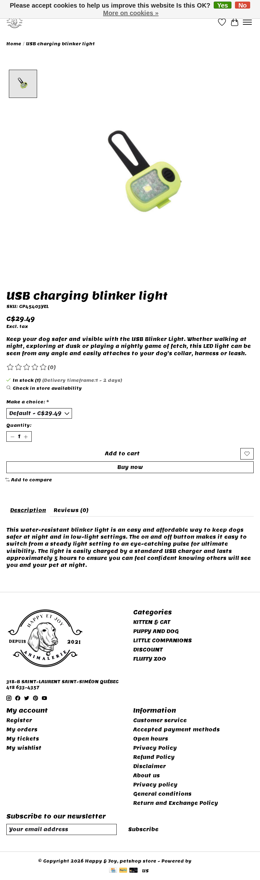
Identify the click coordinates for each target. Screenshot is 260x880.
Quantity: (18, 425)
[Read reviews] (27, 367)
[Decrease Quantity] (12, 437)
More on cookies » (131, 13)
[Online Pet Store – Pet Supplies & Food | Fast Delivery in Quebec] (14, 22)
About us (146, 775)
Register (19, 720)
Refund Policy (154, 757)
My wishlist (24, 748)
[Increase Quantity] (26, 437)
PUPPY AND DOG (156, 631)
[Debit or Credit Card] (133, 871)
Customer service (160, 720)
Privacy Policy (155, 748)
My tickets (22, 738)
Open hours (150, 738)
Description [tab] (28, 510)
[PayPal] (123, 871)
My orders (21, 729)
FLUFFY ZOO (149, 659)
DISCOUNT (148, 649)
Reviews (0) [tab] (71, 510)
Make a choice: (27, 402)
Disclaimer (149, 766)
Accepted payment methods (176, 729)
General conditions (162, 794)
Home (13, 44)
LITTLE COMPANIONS (162, 640)
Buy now (130, 467)
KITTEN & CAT (151, 622)
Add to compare (31, 480)
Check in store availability (47, 388)
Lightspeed (207, 861)
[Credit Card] (113, 871)
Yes (222, 5)
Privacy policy (155, 784)
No (242, 5)
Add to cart (122, 453)
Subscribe (143, 829)
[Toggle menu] (247, 22)
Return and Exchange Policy (175, 803)
